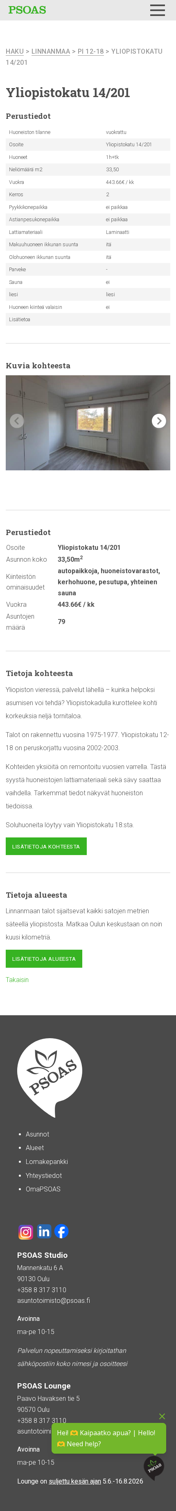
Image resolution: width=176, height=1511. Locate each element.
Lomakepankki (47, 1162)
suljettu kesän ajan (75, 1481)
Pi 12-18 (91, 51)
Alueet (35, 1148)
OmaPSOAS (43, 1189)
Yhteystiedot (44, 1176)
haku (15, 51)
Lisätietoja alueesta (44, 958)
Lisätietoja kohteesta (46, 846)
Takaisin (17, 980)
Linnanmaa (51, 51)
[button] (159, 421)
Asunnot (37, 1134)
